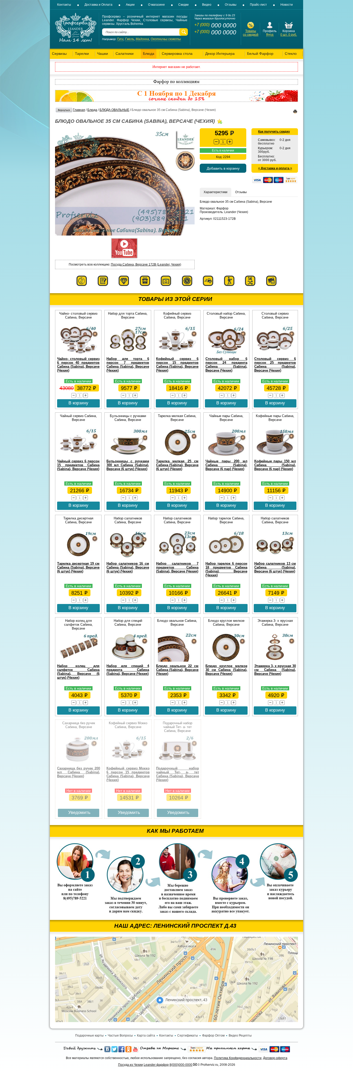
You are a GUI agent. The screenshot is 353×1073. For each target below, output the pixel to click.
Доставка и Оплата (98, 4)
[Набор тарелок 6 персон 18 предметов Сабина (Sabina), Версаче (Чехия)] (226, 558)
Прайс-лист (258, 4)
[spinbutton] (223, 141)
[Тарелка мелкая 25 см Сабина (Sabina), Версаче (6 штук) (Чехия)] (177, 456)
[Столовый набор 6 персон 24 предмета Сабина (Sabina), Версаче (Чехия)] (226, 353)
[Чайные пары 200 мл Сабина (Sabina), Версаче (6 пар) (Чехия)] (226, 456)
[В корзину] (289, 28)
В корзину (78, 403)
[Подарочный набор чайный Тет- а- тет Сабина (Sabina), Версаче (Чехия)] (177, 763)
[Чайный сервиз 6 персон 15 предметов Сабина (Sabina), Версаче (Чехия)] (78, 456)
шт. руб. (288, 34)
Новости (286, 4)
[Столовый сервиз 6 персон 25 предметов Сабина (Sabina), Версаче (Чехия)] (275, 353)
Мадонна (142, 39)
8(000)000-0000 (181, 1065)
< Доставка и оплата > (275, 168)
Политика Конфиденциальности (238, 1058)
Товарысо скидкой (250, 32)
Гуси (120, 39)
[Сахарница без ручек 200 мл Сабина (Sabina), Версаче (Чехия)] (78, 763)
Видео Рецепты (240, 1035)
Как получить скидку (274, 131)
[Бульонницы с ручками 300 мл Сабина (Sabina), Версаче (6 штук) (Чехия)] (128, 456)
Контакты (64, 4)
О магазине (156, 4)
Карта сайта (146, 1035)
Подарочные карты (89, 1035)
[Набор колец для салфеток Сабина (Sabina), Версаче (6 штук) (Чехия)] (78, 660)
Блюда (92, 110)
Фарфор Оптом (213, 1035)
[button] (230, 142)
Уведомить (79, 812)
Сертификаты (187, 1035)
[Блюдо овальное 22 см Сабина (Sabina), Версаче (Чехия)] (177, 660)
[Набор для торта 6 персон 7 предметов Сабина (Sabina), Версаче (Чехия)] (128, 353)
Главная (79, 110)
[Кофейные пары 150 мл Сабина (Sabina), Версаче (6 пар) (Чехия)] (275, 456)
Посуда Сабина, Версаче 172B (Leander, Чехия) (146, 264)
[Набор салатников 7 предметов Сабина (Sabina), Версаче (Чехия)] (177, 558)
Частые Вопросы (120, 1035)
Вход (269, 34)
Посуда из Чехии (130, 1065)
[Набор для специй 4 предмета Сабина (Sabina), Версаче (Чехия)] (128, 660)
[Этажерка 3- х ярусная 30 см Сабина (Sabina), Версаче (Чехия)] (275, 660)
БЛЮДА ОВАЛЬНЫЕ (114, 110)
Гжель (129, 39)
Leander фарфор (156, 1065)
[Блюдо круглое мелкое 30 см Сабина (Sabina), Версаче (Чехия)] (226, 660)
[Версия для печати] (295, 112)
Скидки (183, 4)
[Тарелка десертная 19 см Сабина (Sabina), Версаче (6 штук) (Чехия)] (78, 558)
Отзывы (230, 4)
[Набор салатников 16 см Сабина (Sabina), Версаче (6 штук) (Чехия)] (128, 558)
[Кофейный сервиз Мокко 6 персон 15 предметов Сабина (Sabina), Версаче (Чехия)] (128, 763)
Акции (130, 4)
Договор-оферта (275, 1058)
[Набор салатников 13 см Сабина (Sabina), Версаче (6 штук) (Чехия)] (275, 558)
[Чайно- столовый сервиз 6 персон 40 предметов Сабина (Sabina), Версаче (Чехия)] (78, 353)
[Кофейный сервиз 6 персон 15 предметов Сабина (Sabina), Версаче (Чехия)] (177, 353)
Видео (206, 4)
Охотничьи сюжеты (166, 39)
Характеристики (215, 192)
